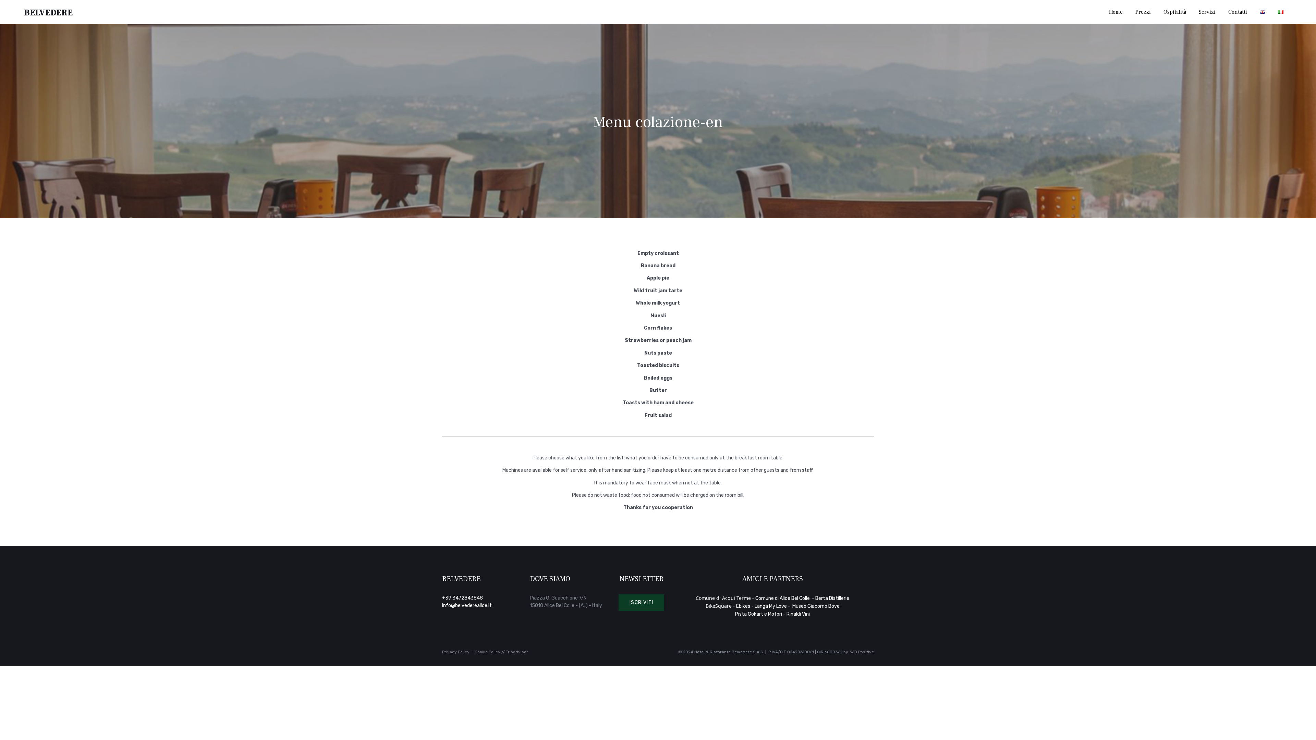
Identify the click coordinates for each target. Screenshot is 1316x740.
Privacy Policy (456, 652)
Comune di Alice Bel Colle (783, 598)
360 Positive (861, 652)
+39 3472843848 (462, 598)
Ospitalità (1174, 12)
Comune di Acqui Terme (723, 598)
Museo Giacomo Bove (816, 606)
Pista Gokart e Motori (758, 614)
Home (1116, 12)
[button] (642, 602)
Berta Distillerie (832, 598)
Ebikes (743, 606)
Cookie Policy (487, 652)
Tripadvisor (517, 652)
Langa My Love (771, 606)
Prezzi (1143, 12)
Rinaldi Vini (798, 614)
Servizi (1207, 12)
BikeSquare (719, 606)
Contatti (1237, 12)
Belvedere (48, 12)
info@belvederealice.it (467, 605)
